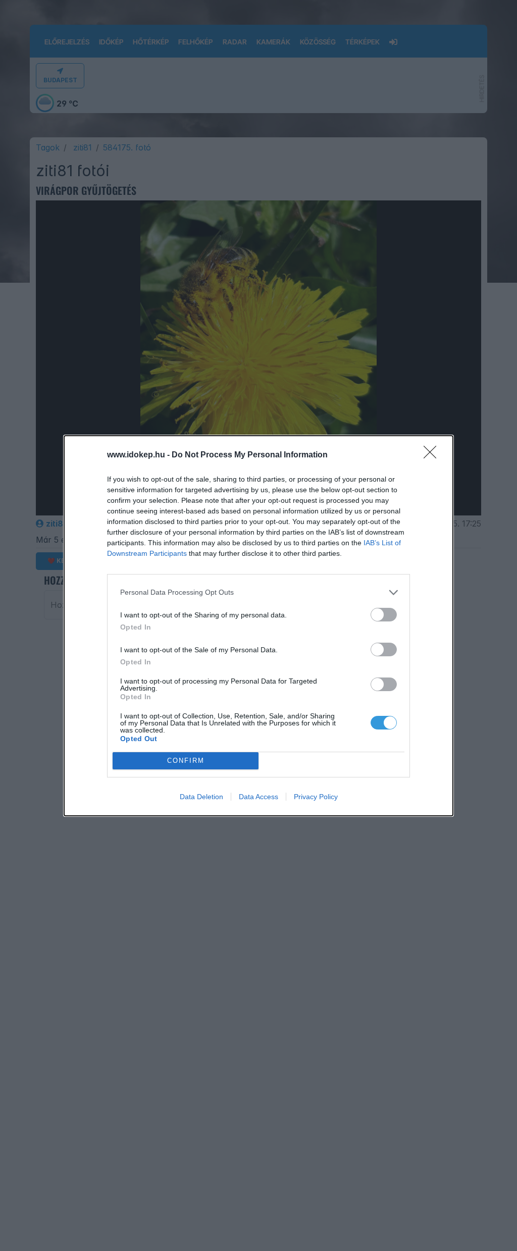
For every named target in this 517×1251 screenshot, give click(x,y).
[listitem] (258, 592)
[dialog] (258, 626)
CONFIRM (185, 760)
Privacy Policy (316, 797)
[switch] (384, 614)
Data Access (258, 797)
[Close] (433, 455)
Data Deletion (201, 797)
